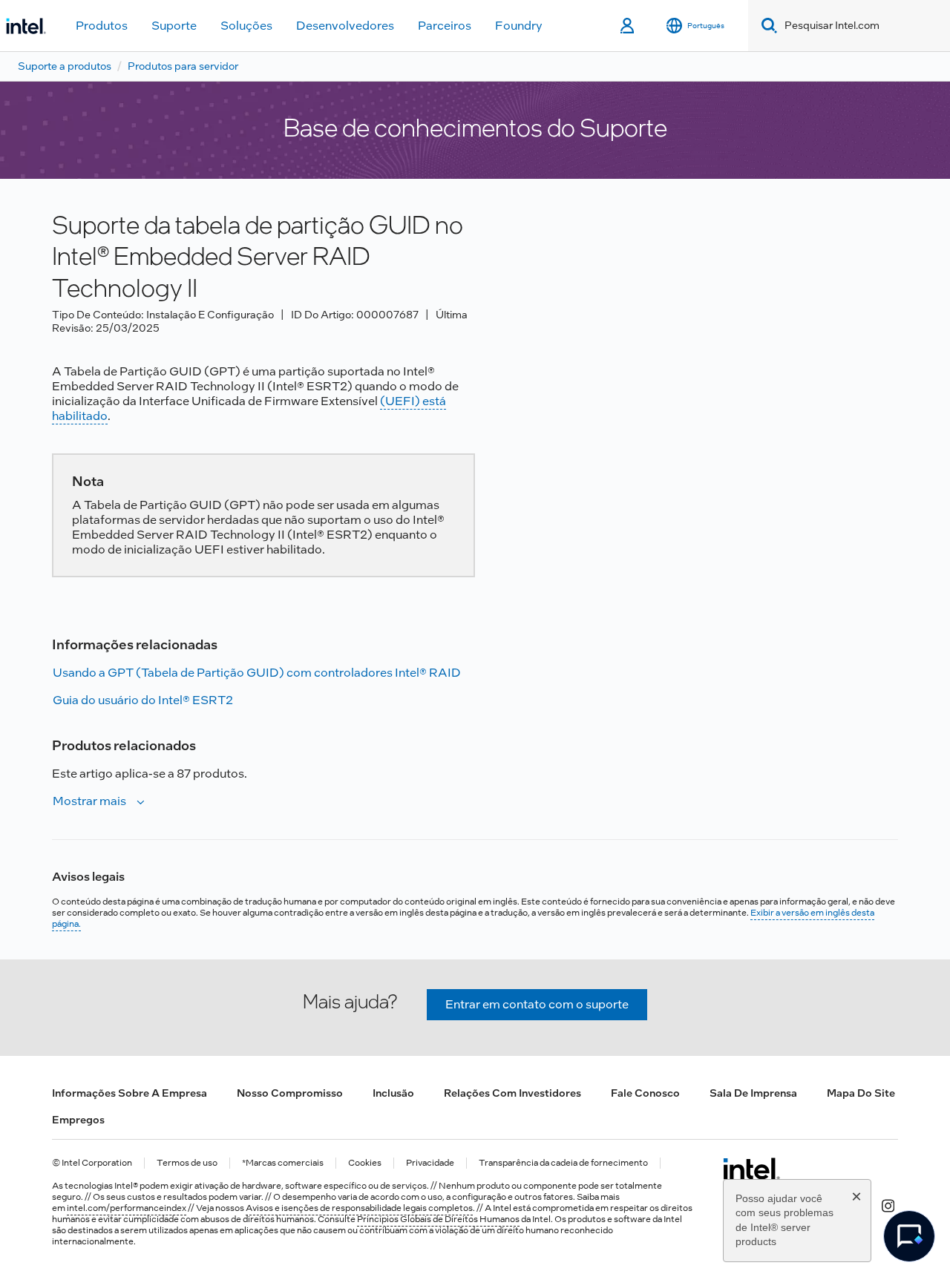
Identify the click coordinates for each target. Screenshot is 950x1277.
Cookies (364, 1163)
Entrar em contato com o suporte (537, 1004)
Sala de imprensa (753, 1093)
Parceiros (444, 25)
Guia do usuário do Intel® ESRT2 (143, 700)
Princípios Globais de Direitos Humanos (438, 1219)
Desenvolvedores (345, 25)
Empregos (78, 1119)
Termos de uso (187, 1163)
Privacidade (430, 1163)
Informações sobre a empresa (129, 1093)
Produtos (102, 25)
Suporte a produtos (64, 66)
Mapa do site (861, 1093)
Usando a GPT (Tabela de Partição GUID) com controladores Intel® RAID (257, 672)
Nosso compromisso (290, 1093)
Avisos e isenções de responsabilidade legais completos (359, 1208)
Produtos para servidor (183, 66)
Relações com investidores (512, 1093)
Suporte (174, 25)
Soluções (246, 25)
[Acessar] (628, 26)
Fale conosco (645, 1093)
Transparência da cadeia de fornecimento (563, 1163)
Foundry (519, 25)
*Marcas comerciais (283, 1163)
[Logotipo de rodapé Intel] (751, 1169)
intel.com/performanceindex (126, 1208)
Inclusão (393, 1093)
